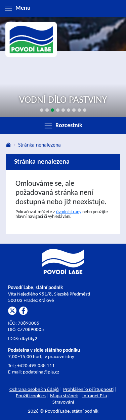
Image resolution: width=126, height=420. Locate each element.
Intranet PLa (94, 396)
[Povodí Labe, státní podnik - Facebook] (23, 311)
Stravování (63, 402)
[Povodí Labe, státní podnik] (31, 39)
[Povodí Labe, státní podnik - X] (12, 311)
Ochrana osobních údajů (34, 389)
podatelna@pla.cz (41, 372)
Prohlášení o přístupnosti (88, 389)
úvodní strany (68, 212)
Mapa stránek (64, 396)
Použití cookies (31, 396)
